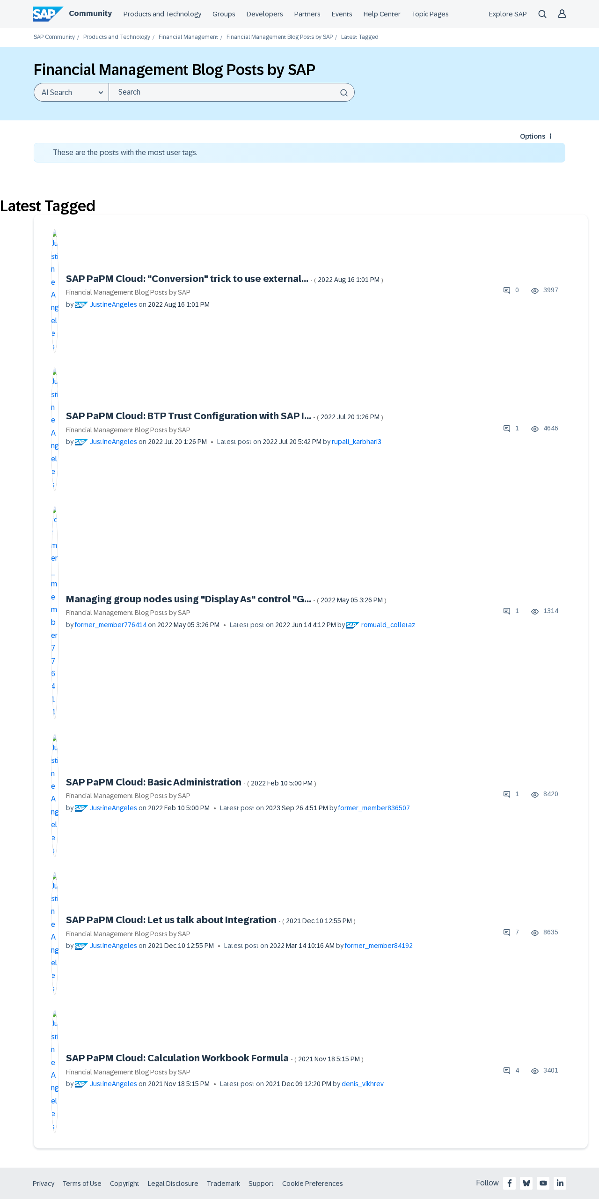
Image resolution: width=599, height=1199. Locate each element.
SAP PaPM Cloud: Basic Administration (191, 782)
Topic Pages (430, 14)
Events (342, 14)
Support (261, 1183)
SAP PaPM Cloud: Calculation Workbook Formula (215, 1058)
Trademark (223, 1183)
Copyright (124, 1183)
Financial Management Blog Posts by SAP (279, 37)
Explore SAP (508, 14)
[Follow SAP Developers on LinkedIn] (560, 1183)
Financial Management (188, 37)
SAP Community (54, 37)
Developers (265, 14)
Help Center (382, 14)
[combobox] (232, 92)
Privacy (43, 1183)
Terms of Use (82, 1183)
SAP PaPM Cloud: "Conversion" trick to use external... (224, 279)
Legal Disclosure (173, 1183)
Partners (307, 14)
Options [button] (532, 136)
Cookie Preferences (312, 1183)
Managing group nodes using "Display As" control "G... (226, 599)
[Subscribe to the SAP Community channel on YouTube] (543, 1183)
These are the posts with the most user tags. (125, 152)
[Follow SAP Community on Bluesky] (526, 1183)
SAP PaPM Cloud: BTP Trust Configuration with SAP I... (224, 416)
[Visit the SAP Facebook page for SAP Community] (509, 1183)
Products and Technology (162, 14)
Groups (223, 14)
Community (90, 13)
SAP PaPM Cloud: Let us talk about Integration (211, 920)
